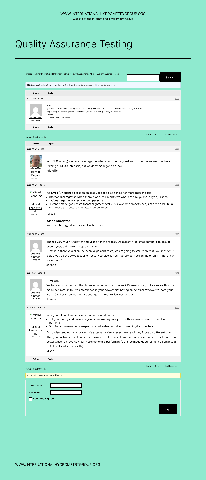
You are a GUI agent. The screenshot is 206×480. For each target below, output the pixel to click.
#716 (177, 273)
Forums (37, 74)
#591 (177, 234)
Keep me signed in (43, 400)
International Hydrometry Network (55, 74)
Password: (35, 392)
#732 (177, 307)
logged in (69, 225)
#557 (177, 149)
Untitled (28, 74)
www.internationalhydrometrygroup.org (103, 14)
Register (158, 134)
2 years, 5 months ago (83, 85)
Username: (36, 385)
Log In (148, 134)
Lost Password (171, 134)
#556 (177, 98)
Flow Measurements (80, 74)
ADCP (92, 74)
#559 (177, 185)
